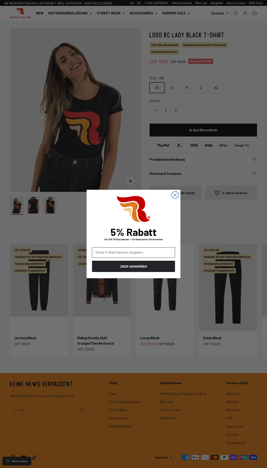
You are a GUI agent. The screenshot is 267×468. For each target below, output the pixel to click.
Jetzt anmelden (133, 266)
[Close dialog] (175, 195)
